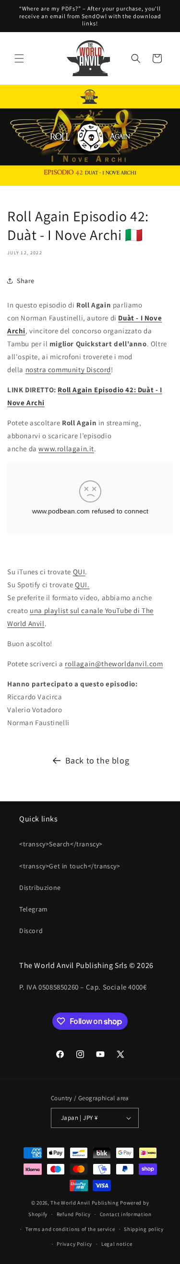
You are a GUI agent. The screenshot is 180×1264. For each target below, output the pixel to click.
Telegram (33, 909)
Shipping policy (144, 1229)
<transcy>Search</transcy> (61, 844)
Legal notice (116, 1244)
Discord (31, 930)
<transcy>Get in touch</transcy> (69, 866)
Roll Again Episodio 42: (97, 389)
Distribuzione (40, 887)
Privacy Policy (74, 1244)
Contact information (126, 1214)
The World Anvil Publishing (84, 1202)
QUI (79, 571)
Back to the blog (97, 760)
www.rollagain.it (66, 448)
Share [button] (26, 280)
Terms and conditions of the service (70, 1229)
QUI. (82, 584)
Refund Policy (74, 1214)
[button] (19, 58)
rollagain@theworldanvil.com (114, 663)
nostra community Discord (68, 369)
